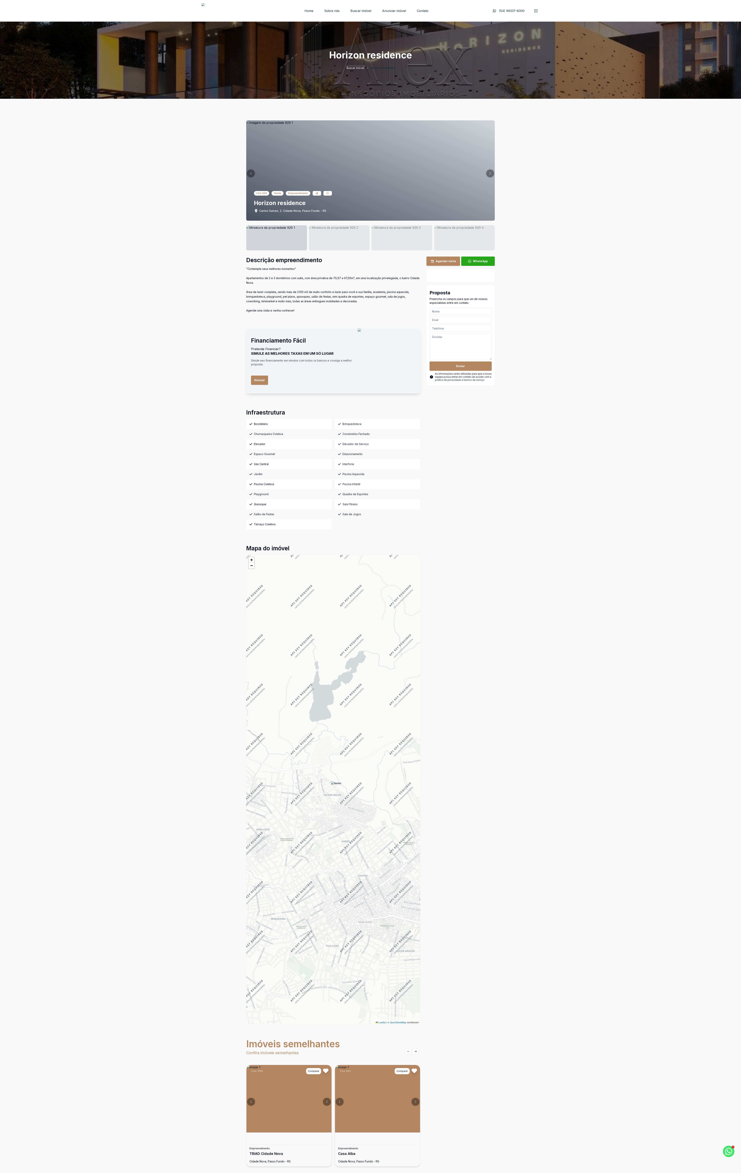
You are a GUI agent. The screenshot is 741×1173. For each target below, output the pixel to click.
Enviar (460, 366)
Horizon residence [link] (383, 67)
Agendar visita (446, 261)
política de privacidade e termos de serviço (460, 379)
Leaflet (382, 1022)
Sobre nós (332, 11)
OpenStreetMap (398, 1022)
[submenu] (536, 11)
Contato (422, 11)
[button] (251, 173)
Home (309, 11)
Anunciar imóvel (394, 11)
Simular (259, 380)
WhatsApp (480, 261)
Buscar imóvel (360, 11)
